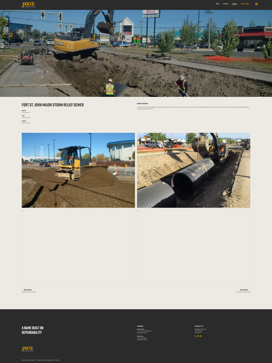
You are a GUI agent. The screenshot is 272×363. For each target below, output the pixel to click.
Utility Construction (26, 122)
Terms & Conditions (41, 360)
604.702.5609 (198, 332)
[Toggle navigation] (256, 4)
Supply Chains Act (51, 360)
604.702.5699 (199, 331)
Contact (57, 360)
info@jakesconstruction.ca (201, 329)
